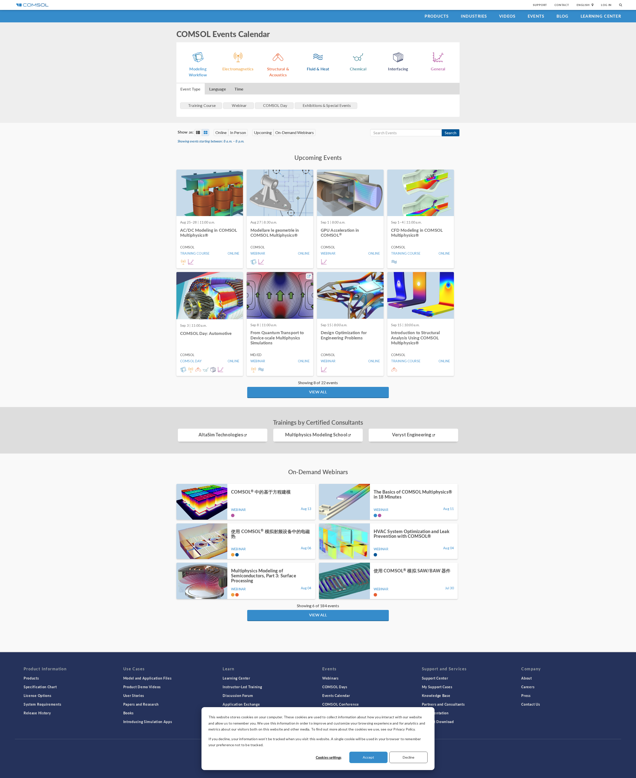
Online (221, 132)
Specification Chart (40, 686)
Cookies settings (328, 757)
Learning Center (601, 16)
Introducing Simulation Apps (147, 721)
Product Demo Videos (142, 686)
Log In (606, 5)
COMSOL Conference (340, 704)
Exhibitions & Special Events (327, 105)
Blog (562, 16)
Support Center (435, 678)
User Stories (133, 695)
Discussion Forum (238, 695)
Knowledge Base (436, 695)
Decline (408, 757)
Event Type (190, 89)
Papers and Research (141, 704)
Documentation (435, 712)
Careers (527, 686)
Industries (474, 16)
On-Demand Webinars (294, 132)
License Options (37, 695)
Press (526, 695)
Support (540, 5)
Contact (562, 5)
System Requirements (42, 704)
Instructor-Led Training (242, 686)
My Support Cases (437, 686)
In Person (238, 132)
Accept (368, 757)
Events (536, 16)
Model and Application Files (147, 678)
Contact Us (530, 704)
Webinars (330, 678)
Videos (507, 16)
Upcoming (263, 132)
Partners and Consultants (443, 704)
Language (217, 89)
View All (318, 392)
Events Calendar (336, 695)
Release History (37, 712)
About (526, 678)
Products (437, 16)
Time (239, 89)
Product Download (438, 721)
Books (128, 712)
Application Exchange (241, 704)
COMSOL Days (334, 686)
